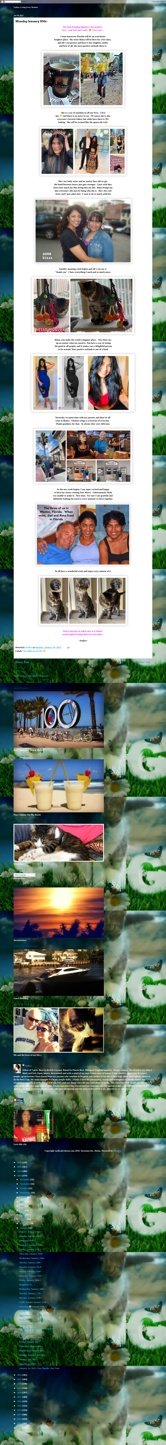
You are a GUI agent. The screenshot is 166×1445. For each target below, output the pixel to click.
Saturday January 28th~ (31, 1245)
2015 (19, 1405)
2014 (19, 1410)
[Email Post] (68, 647)
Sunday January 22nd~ (30, 1271)
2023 (19, 1175)
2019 (19, 1388)
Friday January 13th (29, 1311)
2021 (19, 1379)
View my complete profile (26, 1093)
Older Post (144, 662)
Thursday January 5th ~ (31, 1346)
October (24, 1188)
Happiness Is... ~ (27, 1284)
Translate (34, 878)
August (23, 1197)
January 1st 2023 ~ (28, 1364)
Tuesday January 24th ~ (30, 1262)
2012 (19, 1419)
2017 (19, 1397)
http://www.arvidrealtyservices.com (31, 676)
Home (83, 662)
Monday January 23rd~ (30, 1267)
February (25, 1223)
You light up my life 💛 (34, 651)
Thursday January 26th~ (31, 1253)
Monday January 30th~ (30, 1236)
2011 (19, 1423)
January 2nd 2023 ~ (28, 1359)
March (23, 1219)
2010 (19, 1427)
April (23, 1214)
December (25, 1179)
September (25, 1192)
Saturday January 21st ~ (31, 1275)
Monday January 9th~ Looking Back (37, 1328)
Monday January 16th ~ (30, 1298)
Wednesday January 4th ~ (31, 1350)
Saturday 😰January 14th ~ (32, 1306)
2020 (19, 1383)
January (24, 1228)
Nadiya (28, 1065)
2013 (19, 1414)
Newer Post (22, 662)
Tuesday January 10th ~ (30, 1324)
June (22, 1206)
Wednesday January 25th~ (32, 1258)
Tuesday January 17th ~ (30, 1293)
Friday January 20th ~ (30, 1280)
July (22, 1201)
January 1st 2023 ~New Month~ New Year (39, 1368)
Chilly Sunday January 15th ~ (33, 1302)
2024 (19, 1171)
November (25, 1184)
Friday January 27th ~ (30, 1249)
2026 (19, 1162)
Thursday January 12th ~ (31, 1315)
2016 (19, 1401)
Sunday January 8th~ (29, 1333)
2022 (19, 1375)
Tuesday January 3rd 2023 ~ (32, 1355)
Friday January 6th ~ (29, 1342)
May (22, 1210)
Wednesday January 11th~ (32, 1320)
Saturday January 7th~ (30, 1337)
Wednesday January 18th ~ (32, 1289)
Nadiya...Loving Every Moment (26, 7)
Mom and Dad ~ (27, 1240)
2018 (19, 1392)
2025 (19, 1167)
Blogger (117, 1150)
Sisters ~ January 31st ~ (30, 1231)
